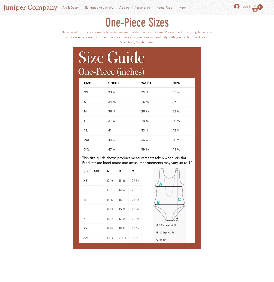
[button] (257, 8)
